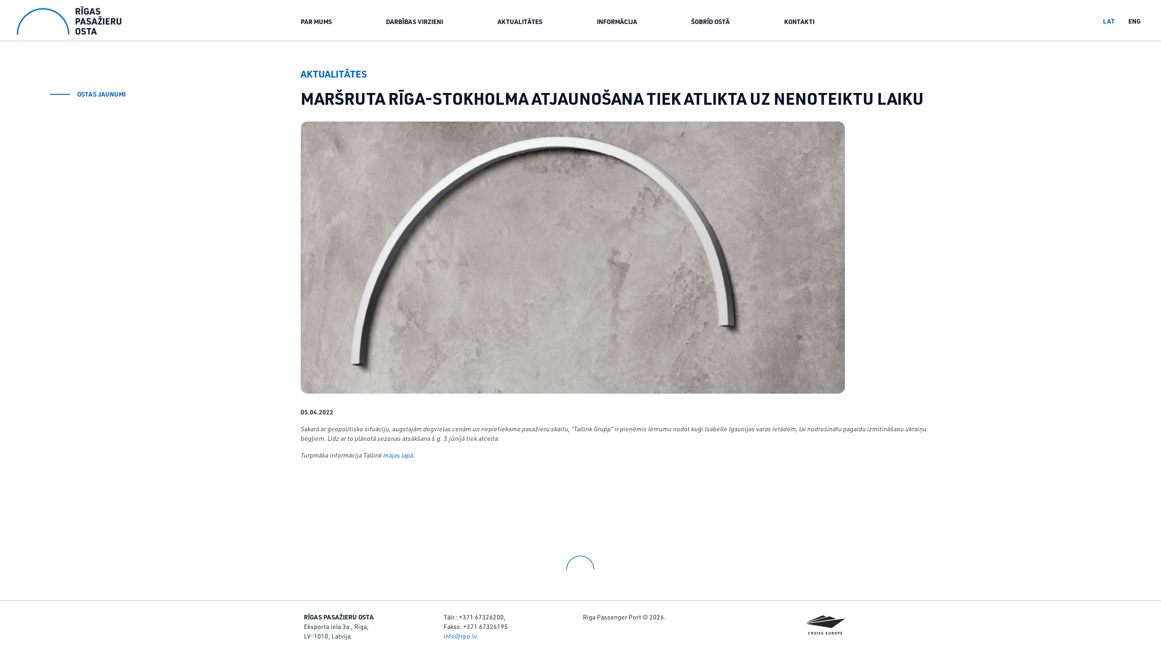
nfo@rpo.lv (461, 636)
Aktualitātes (520, 21)
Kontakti (799, 21)
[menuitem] (316, 21)
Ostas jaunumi (101, 94)
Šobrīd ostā (710, 21)
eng (1134, 21)
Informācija (617, 21)
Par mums (316, 21)
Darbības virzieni (414, 21)
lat (1109, 21)
